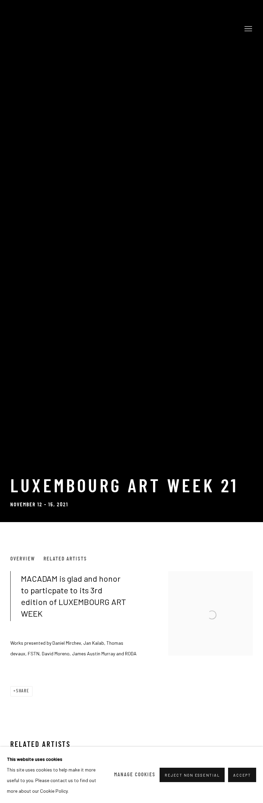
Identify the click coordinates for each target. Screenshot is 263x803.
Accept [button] (242, 775)
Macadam (131, 29)
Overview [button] (22, 559)
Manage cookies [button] (134, 775)
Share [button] (22, 691)
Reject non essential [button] (192, 775)
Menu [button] (247, 29)
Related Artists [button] (65, 559)
